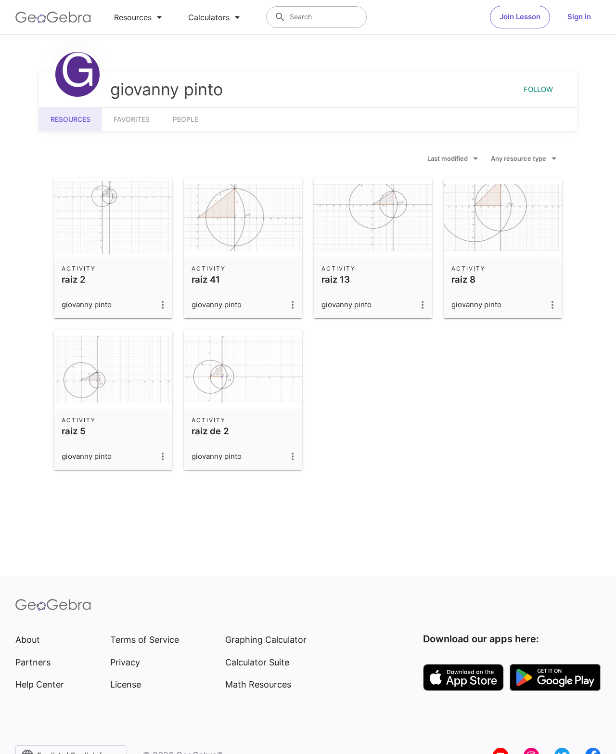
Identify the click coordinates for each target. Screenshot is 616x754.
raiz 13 (335, 279)
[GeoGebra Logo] (53, 17)
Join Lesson (520, 16)
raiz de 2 (210, 431)
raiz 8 (463, 279)
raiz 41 (206, 279)
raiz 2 (74, 279)
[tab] (139, 17)
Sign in (579, 16)
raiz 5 (74, 431)
